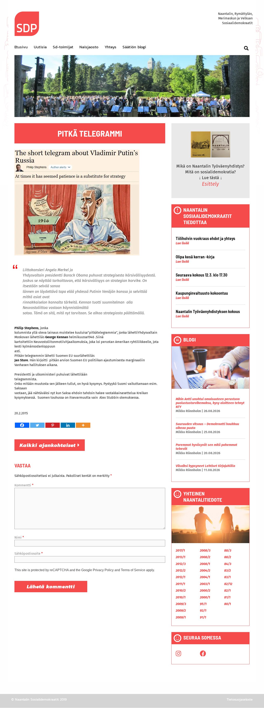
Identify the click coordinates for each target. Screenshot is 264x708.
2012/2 (180, 570)
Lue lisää (182, 243)
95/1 (203, 604)
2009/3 (181, 604)
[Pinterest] (52, 425)
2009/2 (181, 610)
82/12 (228, 584)
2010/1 (180, 597)
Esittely (210, 184)
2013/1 (180, 557)
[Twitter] (37, 425)
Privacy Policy (103, 570)
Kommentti (23, 485)
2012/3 (181, 564)
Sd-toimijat (63, 47)
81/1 (227, 597)
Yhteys (110, 47)
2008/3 (205, 550)
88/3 (227, 550)
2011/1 (180, 584)
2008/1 (205, 564)
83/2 (227, 570)
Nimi (19, 537)
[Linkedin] (68, 425)
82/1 (227, 590)
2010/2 (181, 590)
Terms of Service (133, 570)
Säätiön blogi (134, 47)
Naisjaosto (88, 47)
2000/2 (205, 590)
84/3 (227, 564)
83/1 (227, 577)
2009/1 (181, 617)
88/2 (227, 557)
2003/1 (205, 584)
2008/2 (205, 557)
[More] (83, 425)
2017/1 (180, 550)
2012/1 (180, 577)
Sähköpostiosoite (28, 554)
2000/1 (205, 597)
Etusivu (21, 47)
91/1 (203, 617)
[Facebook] (22, 425)
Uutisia (40, 47)
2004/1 (205, 577)
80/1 (227, 604)
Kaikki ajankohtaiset (49, 445)
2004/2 (205, 570)
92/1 (203, 610)
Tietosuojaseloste (240, 699)
